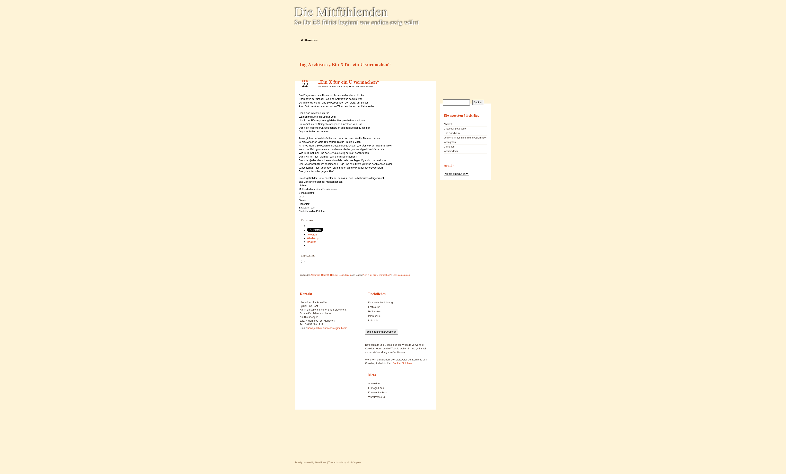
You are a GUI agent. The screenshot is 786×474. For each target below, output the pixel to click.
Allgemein (315, 274)
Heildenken (374, 311)
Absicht (448, 124)
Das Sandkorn (452, 133)
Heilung (334, 274)
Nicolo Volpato (354, 462)
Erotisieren (374, 306)
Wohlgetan (450, 142)
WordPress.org (376, 397)
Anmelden (374, 383)
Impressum (374, 316)
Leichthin (373, 320)
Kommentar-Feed (377, 392)
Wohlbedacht (451, 151)
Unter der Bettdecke (455, 128)
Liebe (341, 274)
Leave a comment (401, 274)
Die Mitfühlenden (341, 11)
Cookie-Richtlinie (402, 363)
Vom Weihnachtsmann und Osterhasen (465, 137)
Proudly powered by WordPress (310, 462)
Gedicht (325, 274)
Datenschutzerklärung (380, 302)
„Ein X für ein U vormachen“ (348, 81)
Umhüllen (449, 146)
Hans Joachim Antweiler (361, 86)
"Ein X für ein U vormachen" (377, 274)
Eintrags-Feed (376, 388)
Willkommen (308, 39)
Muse (348, 274)
